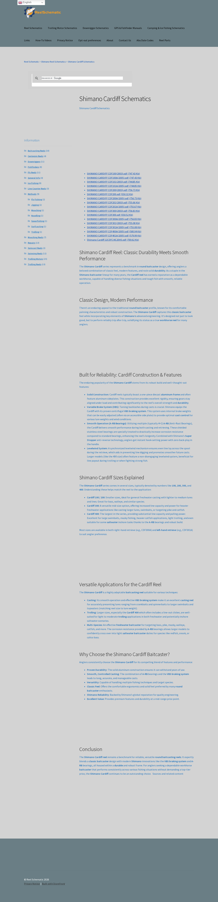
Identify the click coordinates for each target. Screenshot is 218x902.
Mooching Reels (35, 237)
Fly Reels (32, 172)
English (26, 2)
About (110, 40)
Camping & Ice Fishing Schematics (166, 28)
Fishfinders (33, 167)
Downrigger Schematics (96, 28)
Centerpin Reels (35, 156)
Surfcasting (37, 226)
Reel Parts (164, 40)
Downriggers (34, 161)
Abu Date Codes (145, 40)
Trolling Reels (34, 264)
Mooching (36, 210)
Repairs (31, 242)
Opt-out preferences (89, 40)
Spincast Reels (35, 248)
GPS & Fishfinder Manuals (128, 28)
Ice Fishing (33, 183)
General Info (34, 177)
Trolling (35, 231)
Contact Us (125, 40)
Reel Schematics (33, 28)
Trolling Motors (35, 258)
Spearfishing (37, 221)
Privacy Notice (65, 40)
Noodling (35, 215)
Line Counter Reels (37, 188)
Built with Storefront (53, 883)
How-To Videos (43, 40)
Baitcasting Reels (36, 150)
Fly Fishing (36, 199)
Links (27, 40)
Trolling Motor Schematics (62, 28)
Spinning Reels (35, 253)
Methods (32, 194)
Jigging (35, 204)
